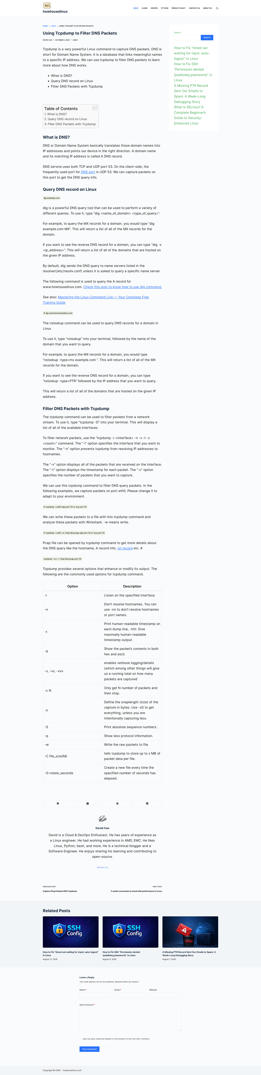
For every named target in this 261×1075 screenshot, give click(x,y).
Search (177, 32)
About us (207, 8)
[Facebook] (58, 803)
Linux (135, 8)
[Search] (217, 8)
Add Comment (87, 1005)
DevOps (154, 8)
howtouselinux (55, 11)
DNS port (88, 172)
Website (153, 990)
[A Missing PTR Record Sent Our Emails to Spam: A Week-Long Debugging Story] (190, 932)
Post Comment (89, 1049)
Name (83, 990)
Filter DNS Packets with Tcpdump (72, 124)
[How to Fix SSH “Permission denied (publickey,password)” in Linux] (130, 932)
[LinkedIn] (147, 803)
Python (164, 8)
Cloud (144, 8)
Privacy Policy (179, 8)
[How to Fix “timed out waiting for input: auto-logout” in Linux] (71, 932)
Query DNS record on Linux (67, 119)
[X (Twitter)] (87, 803)
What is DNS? (57, 114)
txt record (125, 548)
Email (117, 990)
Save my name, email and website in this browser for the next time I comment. (116, 1039)
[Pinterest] (117, 803)
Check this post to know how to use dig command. (122, 287)
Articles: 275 (102, 867)
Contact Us (194, 8)
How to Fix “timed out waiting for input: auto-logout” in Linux (192, 53)
